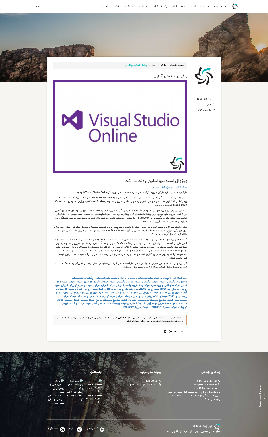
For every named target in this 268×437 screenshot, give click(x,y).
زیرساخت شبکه (111, 303)
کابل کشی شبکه (93, 303)
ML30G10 (158, 307)
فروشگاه (128, 6)
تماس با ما (105, 6)
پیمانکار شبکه (77, 303)
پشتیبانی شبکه (160, 6)
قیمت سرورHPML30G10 (135, 307)
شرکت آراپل (151, 381)
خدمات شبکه (178, 6)
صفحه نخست (218, 6)
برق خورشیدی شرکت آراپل (143, 385)
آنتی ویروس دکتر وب (199, 6)
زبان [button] (39, 6)
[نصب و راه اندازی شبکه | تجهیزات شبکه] (217, 426)
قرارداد (129, 282)
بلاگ (117, 6)
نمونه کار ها (143, 6)
